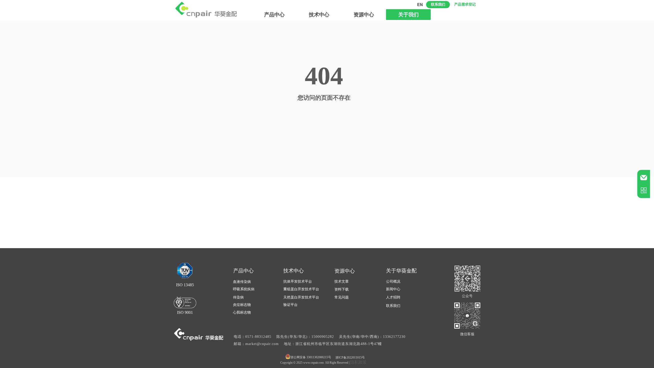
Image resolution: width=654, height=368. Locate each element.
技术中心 (319, 14)
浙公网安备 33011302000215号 (310, 357)
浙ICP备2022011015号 (350, 357)
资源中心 (364, 14)
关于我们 (408, 14)
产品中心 (274, 14)
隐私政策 (358, 362)
